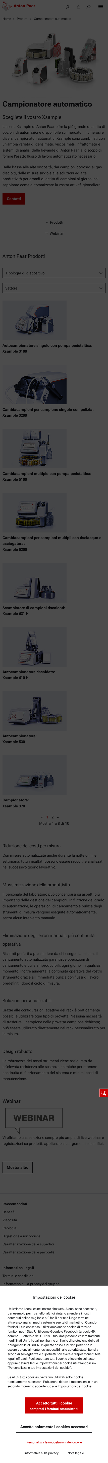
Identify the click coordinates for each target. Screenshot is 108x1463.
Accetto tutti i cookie (54, 1406)
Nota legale (76, 1453)
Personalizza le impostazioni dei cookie (54, 1442)
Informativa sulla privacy (41, 1453)
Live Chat (103, 1093)
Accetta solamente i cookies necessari (54, 1427)
